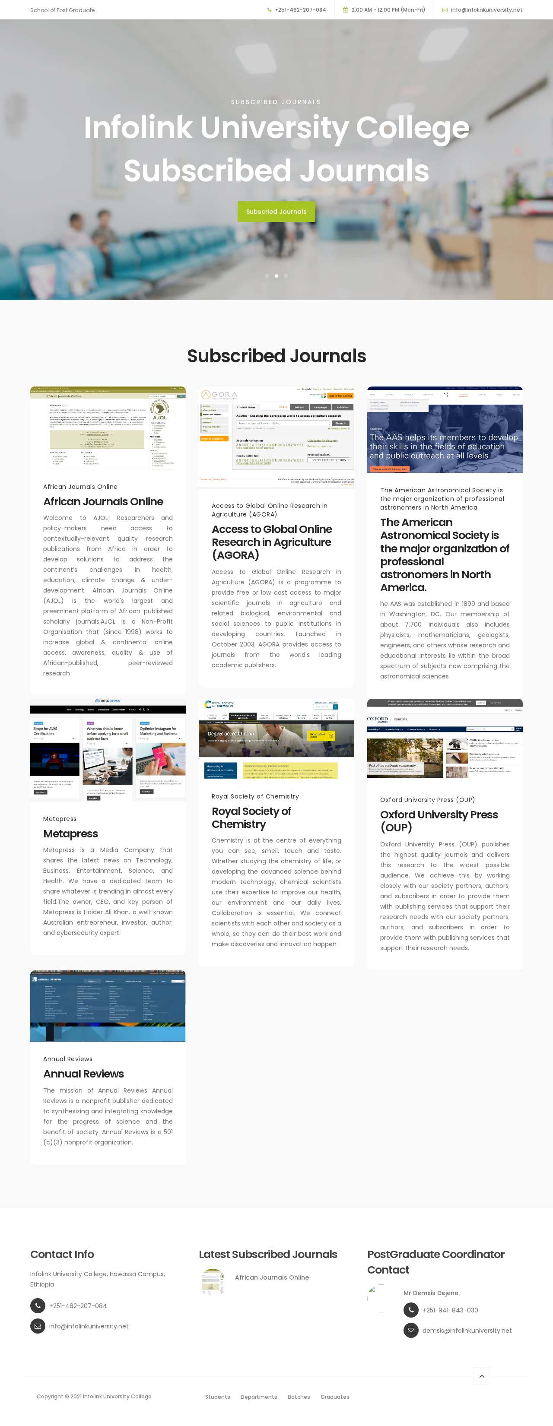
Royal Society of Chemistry (251, 818)
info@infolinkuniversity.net (487, 9)
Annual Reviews (83, 1073)
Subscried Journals (276, 211)
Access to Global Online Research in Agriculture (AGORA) (272, 542)
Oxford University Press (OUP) (439, 821)
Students (217, 1397)
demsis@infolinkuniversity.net (467, 1330)
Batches (299, 1397)
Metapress (70, 833)
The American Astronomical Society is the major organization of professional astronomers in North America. (444, 555)
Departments (259, 1397)
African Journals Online (103, 501)
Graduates (335, 1397)
